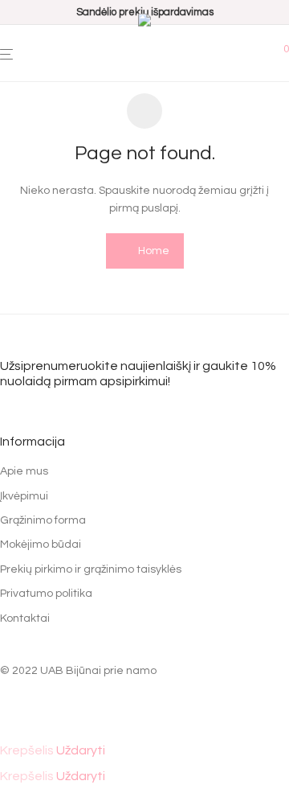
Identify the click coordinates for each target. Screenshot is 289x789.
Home (152, 251)
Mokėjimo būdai (40, 544)
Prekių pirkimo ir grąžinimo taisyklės (90, 569)
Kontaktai (25, 618)
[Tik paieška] (261, 54)
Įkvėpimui (24, 496)
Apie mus (24, 471)
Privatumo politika (46, 593)
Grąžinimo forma (43, 520)
